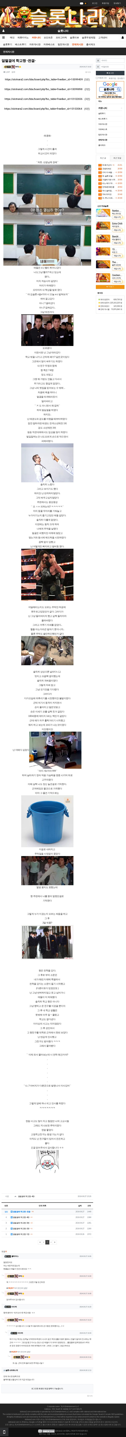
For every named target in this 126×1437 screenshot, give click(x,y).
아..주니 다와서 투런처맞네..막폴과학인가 (106, 198)
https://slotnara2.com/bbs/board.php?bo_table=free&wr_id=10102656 (43, 98)
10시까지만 (105, 194)
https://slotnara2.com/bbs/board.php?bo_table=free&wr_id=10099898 (43, 89)
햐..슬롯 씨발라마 (107, 176)
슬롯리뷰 (74, 37)
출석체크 (90, 44)
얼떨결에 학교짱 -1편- (21, 1234)
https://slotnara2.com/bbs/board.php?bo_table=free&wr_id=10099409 (44, 79)
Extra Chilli (117, 223)
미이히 (14, 1307)
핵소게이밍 (116, 214)
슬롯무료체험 (88, 37)
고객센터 (102, 37)
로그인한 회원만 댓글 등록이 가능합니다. (47, 1389)
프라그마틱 (61, 37)
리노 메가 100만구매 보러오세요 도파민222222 (107, 183)
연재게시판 (77, 44)
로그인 (94, 3)
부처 (17, 67)
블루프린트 (116, 265)
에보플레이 (116, 239)
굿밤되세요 (105, 169)
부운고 (114, 252)
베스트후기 (20, 44)
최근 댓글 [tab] (117, 158)
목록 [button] (89, 72)
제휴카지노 (23, 37)
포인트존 (48, 37)
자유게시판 (35, 44)
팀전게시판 (63, 44)
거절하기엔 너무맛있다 (108, 180)
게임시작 (117, 217)
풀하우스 (15, 1256)
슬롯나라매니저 (12, 1370)
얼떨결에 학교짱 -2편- (21, 1229)
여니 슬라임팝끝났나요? (107, 191)
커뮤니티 (36, 37)
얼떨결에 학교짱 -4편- (26, 1196)
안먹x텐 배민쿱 (107, 187)
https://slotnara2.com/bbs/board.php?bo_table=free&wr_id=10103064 (43, 108)
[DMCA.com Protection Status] (46, 1431)
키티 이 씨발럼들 (107, 172)
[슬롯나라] (63, 17)
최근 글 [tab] (103, 158)
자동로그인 (102, 78)
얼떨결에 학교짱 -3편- (21, 1223)
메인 (12, 37)
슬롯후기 (7, 44)
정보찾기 (117, 3)
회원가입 (105, 3)
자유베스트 (49, 44)
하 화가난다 (106, 165)
